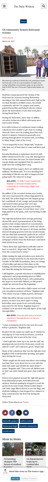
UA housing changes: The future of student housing (12, 463)
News (23, 21)
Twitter (25, 402)
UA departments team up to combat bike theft (35, 463)
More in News (11, 439)
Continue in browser (29, 478)
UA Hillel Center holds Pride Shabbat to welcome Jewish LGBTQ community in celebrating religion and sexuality (24, 185)
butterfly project (10, 421)
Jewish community (28, 426)
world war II (8, 431)
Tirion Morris (7, 37)
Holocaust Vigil (10, 426)
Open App (15, 478)
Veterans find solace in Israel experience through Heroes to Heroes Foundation (24, 318)
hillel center (26, 421)
